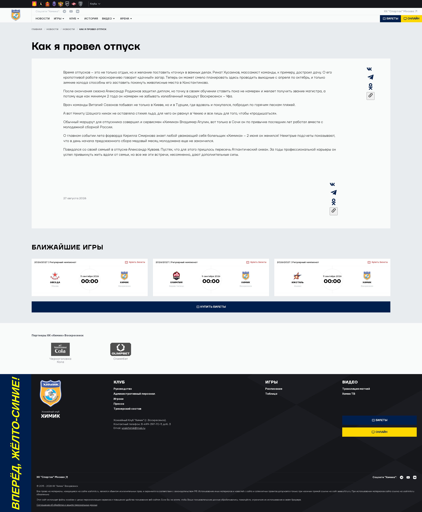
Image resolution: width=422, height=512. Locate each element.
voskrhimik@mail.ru (133, 428)
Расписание (273, 389)
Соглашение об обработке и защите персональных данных (67, 505)
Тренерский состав (127, 408)
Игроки (118, 399)
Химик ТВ (348, 393)
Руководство (123, 389)
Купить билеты (137, 262)
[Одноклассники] (371, 89)
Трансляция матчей (356, 389)
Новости (43, 18)
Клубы (93, 3)
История (91, 18)
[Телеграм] (371, 80)
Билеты (392, 18)
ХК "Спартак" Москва (399, 11)
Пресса (119, 404)
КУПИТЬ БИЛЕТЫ (213, 307)
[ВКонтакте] (369, 70)
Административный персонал (134, 393)
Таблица (271, 393)
